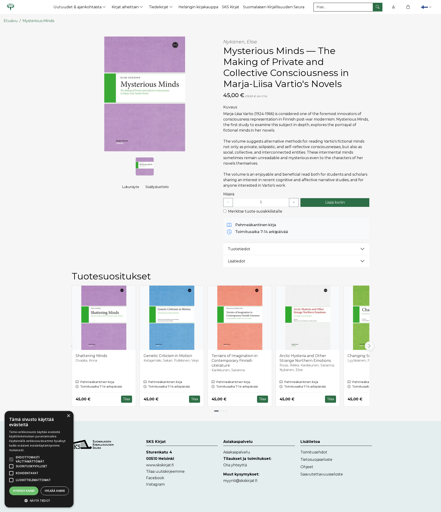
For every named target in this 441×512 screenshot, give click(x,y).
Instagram (155, 484)
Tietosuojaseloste (316, 459)
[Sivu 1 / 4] (216, 411)
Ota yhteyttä (235, 465)
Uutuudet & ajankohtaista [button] (78, 7)
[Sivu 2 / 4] (220, 411)
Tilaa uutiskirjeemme (165, 471)
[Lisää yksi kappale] (294, 202)
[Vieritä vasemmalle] (71, 346)
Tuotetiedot (239, 249)
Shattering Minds (91, 356)
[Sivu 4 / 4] (226, 411)
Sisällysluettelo (157, 187)
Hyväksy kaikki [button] (24, 491)
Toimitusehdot (313, 452)
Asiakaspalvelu (236, 452)
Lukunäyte (130, 187)
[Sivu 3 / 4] (223, 411)
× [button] (68, 416)
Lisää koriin (335, 202)
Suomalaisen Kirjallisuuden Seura (273, 7)
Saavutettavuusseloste (321, 474)
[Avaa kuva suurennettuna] (145, 94)
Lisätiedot (236, 261)
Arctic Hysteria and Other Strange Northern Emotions (305, 358)
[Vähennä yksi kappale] (228, 202)
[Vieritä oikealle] (370, 346)
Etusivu (11, 21)
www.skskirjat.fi (160, 465)
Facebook (155, 478)
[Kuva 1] (145, 166)
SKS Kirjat (230, 7)
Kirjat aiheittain (126, 7)
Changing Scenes (363, 356)
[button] (427, 7)
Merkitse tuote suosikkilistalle (255, 211)
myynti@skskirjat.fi (240, 480)
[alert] (39, 459)
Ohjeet (306, 467)
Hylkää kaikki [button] (55, 491)
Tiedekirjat (159, 7)
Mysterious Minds (38, 21)
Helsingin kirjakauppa (198, 7)
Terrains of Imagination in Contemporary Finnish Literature (234, 361)
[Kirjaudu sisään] (393, 7)
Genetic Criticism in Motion (168, 356)
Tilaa (126, 399)
